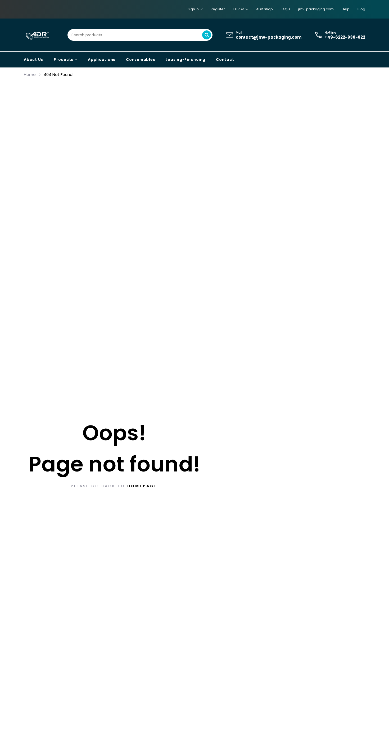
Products (63, 59)
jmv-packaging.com (316, 9)
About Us (33, 59)
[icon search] (206, 34)
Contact (225, 59)
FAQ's (285, 9)
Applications (101, 59)
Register (218, 9)
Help (346, 9)
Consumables (140, 59)
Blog (361, 9)
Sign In (193, 9)
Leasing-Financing (185, 59)
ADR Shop (264, 9)
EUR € (238, 9)
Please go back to (114, 486)
